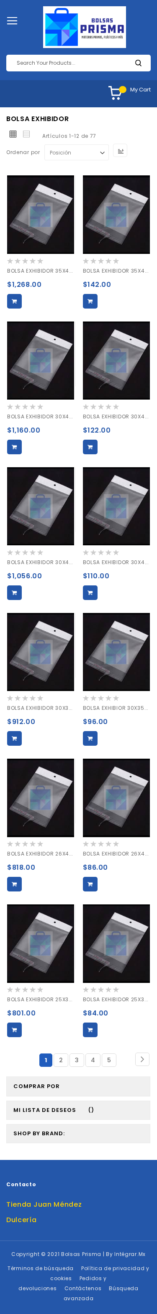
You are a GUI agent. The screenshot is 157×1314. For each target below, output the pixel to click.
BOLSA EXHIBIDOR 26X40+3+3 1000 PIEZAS (64, 853)
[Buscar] (138, 63)
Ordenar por (23, 152)
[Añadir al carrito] (14, 301)
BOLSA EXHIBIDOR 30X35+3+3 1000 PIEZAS (64, 707)
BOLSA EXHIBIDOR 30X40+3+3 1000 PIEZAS (64, 562)
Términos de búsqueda (41, 1268)
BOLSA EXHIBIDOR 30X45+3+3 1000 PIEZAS (64, 416)
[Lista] (26, 134)
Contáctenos (83, 1288)
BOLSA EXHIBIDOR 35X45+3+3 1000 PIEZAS (64, 270)
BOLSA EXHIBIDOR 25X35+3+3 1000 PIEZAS (64, 999)
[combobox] (78, 63)
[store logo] (84, 27)
